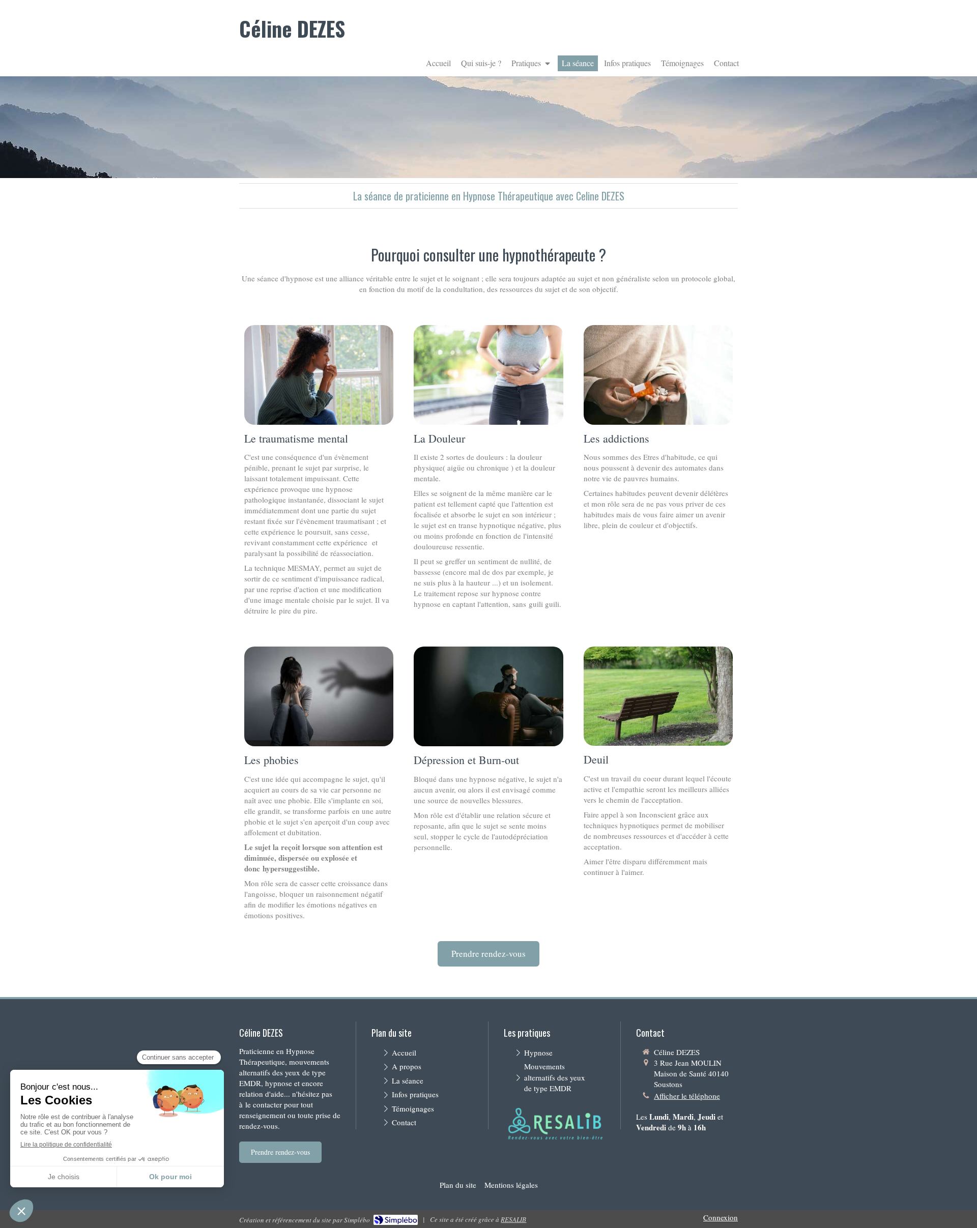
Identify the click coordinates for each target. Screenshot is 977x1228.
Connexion (720, 1217)
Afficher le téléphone (687, 1096)
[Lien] (555, 1124)
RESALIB (513, 1219)
